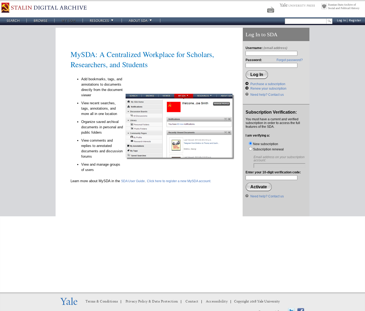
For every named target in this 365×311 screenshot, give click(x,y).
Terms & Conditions (102, 301)
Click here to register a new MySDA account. (179, 181)
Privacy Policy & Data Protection (152, 301)
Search (13, 20)
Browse (41, 20)
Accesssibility (217, 301)
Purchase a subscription (267, 84)
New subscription (265, 144)
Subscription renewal (268, 149)
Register (355, 20)
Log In (341, 20)
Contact (192, 301)
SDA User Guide (133, 181)
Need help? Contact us (267, 95)
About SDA (138, 20)
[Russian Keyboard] (271, 10)
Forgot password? (290, 60)
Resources (99, 20)
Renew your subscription (268, 88)
